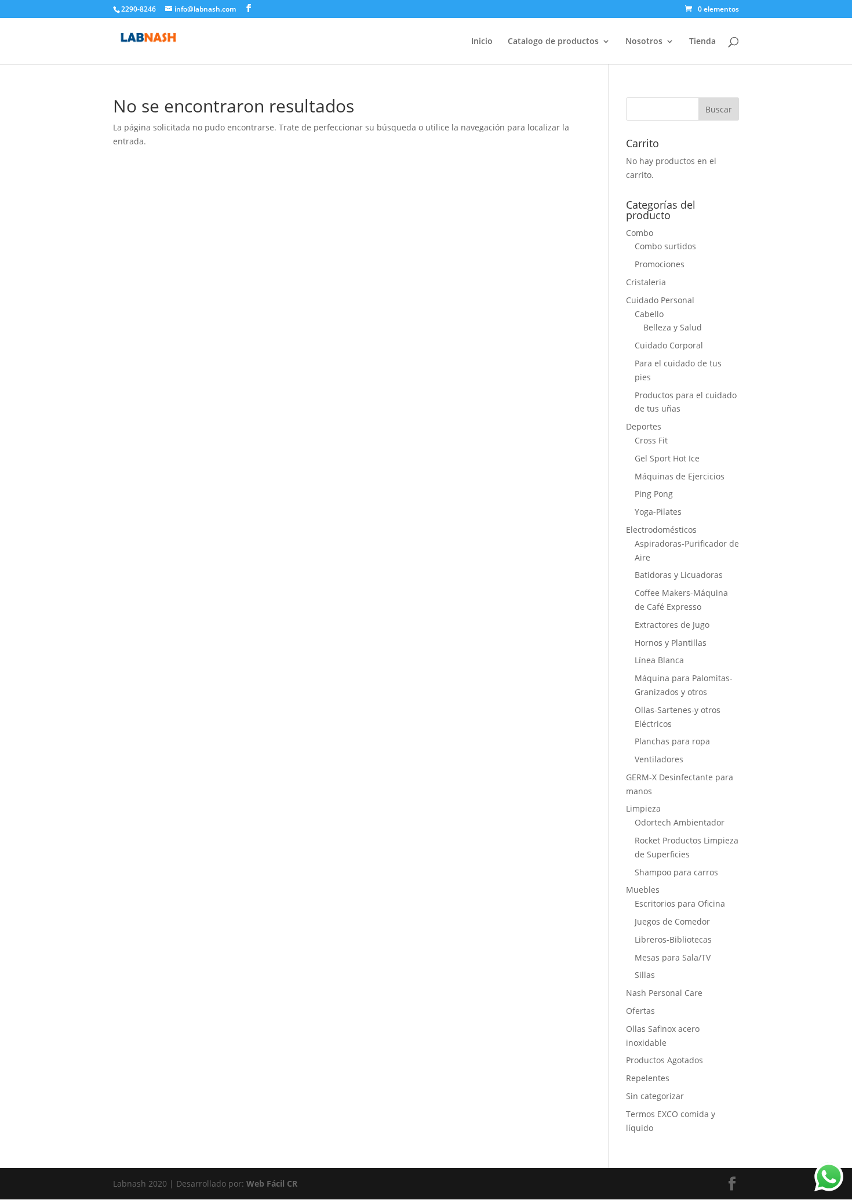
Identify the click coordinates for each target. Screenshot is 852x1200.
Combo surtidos (665, 246)
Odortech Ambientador (679, 822)
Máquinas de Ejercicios (679, 476)
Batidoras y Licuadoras (679, 574)
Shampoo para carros (676, 872)
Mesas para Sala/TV (673, 957)
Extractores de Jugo (672, 624)
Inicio (482, 41)
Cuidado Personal (660, 300)
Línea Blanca (659, 660)
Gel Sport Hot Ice (667, 458)
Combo (639, 232)
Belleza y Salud (672, 327)
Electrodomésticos (661, 529)
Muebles (643, 889)
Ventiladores (659, 759)
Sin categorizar (655, 1095)
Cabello (649, 313)
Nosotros (643, 41)
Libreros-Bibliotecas (673, 939)
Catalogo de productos (553, 41)
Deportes (643, 426)
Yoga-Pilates (658, 511)
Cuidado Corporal (669, 345)
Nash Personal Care (664, 992)
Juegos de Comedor (672, 921)
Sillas (645, 974)
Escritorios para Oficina (680, 903)
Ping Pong (654, 493)
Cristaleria (646, 282)
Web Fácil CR (271, 1183)
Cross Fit (651, 440)
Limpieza (643, 808)
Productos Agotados (664, 1060)
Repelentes (647, 1077)
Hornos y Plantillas (671, 642)
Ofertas (640, 1010)
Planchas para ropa (672, 741)
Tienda (702, 41)
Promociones (659, 264)
